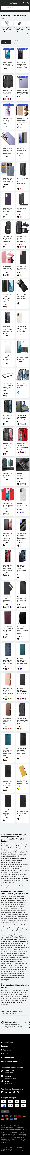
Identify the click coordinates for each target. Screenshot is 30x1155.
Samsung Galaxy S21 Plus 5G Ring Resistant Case (22, 385)
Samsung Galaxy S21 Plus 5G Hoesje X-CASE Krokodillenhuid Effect (22, 568)
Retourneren (6, 1050)
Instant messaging (10, 1078)
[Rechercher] (3, 8)
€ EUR (4, 1111)
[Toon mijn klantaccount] (24, 3)
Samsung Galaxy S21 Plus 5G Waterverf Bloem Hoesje (7, 121)
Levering (4, 1046)
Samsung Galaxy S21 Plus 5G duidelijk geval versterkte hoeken (7, 358)
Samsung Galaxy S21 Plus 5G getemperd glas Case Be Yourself (7, 567)
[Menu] (5, 3)
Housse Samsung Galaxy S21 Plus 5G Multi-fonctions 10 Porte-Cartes (8, 629)
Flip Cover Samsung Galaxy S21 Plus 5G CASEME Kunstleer (22, 661)
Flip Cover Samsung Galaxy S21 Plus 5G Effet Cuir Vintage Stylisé (8, 661)
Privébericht (8, 1083)
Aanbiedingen (7, 1042)
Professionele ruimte (9, 1062)
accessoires (6, 839)
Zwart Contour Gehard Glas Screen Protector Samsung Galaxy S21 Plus (7, 330)
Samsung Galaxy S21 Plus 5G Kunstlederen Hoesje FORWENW (8, 691)
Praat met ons (9, 1073)
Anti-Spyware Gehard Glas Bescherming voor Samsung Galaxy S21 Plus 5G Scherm (22, 151)
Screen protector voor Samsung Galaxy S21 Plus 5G (8, 64)
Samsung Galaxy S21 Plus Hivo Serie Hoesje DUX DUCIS (8, 179)
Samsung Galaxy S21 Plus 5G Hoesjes (7, 30)
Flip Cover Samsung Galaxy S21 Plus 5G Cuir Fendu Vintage (7, 782)
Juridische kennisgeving (7, 1147)
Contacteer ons (7, 1058)
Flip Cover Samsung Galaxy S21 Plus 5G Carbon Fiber (22, 599)
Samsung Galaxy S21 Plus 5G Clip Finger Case (7, 475)
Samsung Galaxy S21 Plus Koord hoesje (21, 210)
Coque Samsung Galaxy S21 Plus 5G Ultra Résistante (8, 417)
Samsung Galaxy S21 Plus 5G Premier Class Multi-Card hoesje (7, 599)
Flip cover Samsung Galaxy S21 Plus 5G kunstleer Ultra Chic (22, 781)
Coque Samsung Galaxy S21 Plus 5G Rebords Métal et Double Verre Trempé (8, 387)
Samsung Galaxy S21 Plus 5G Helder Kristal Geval (22, 357)
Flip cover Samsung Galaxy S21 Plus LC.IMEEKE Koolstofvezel (22, 181)
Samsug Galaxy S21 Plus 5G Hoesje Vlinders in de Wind (22, 120)
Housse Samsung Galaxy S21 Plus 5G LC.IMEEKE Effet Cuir (8, 721)
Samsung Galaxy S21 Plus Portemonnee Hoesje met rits (21, 239)
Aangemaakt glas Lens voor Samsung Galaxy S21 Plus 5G (22, 92)
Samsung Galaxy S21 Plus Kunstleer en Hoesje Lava (8, 92)
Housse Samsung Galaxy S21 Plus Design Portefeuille (8, 268)
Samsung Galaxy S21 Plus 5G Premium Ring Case (22, 445)
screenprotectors (8, 837)
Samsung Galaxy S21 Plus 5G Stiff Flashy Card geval (22, 417)
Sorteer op (15, 40)
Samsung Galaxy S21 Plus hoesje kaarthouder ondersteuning (7, 239)
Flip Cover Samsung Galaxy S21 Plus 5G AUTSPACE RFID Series (7, 752)
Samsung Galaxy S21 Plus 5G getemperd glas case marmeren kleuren (21, 537)
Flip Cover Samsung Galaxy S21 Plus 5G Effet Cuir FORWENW (22, 691)
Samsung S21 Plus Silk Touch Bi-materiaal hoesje (22, 296)
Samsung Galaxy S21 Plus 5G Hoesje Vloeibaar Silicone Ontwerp (8, 506)
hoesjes (8, 834)
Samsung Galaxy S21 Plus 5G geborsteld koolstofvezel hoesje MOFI (7, 537)
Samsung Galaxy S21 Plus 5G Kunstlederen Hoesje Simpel (7, 812)
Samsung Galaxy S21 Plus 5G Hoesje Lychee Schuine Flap (22, 721)
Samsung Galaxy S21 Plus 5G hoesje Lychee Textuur (22, 811)
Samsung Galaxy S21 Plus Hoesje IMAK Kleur (21, 268)
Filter (6, 42)
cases (15, 834)
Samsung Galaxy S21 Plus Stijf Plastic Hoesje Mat (8, 209)
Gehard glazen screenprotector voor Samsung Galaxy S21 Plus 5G (22, 65)
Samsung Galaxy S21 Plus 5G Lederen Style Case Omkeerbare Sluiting (22, 630)
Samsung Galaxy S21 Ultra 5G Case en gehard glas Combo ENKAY (22, 329)
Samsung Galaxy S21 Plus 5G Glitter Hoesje (22, 505)
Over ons (5, 1054)
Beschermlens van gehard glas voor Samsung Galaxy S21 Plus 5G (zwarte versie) (7, 150)
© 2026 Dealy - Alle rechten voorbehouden (12, 1150)
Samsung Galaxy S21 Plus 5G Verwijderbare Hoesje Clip (21, 476)
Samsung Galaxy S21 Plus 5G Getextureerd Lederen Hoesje (21, 751)
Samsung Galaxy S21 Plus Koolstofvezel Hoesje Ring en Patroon (7, 298)
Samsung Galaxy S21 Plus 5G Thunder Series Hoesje (7, 446)
